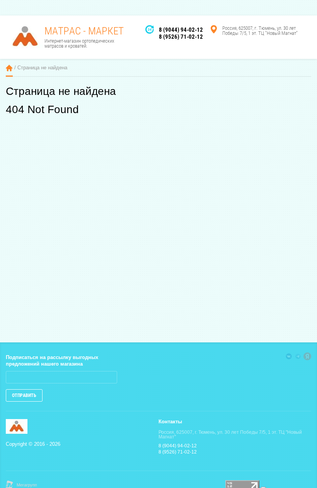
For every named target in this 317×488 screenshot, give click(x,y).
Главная (9, 68)
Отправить (24, 395)
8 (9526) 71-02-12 (181, 36)
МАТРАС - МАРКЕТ (84, 31)
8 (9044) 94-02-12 (181, 29)
